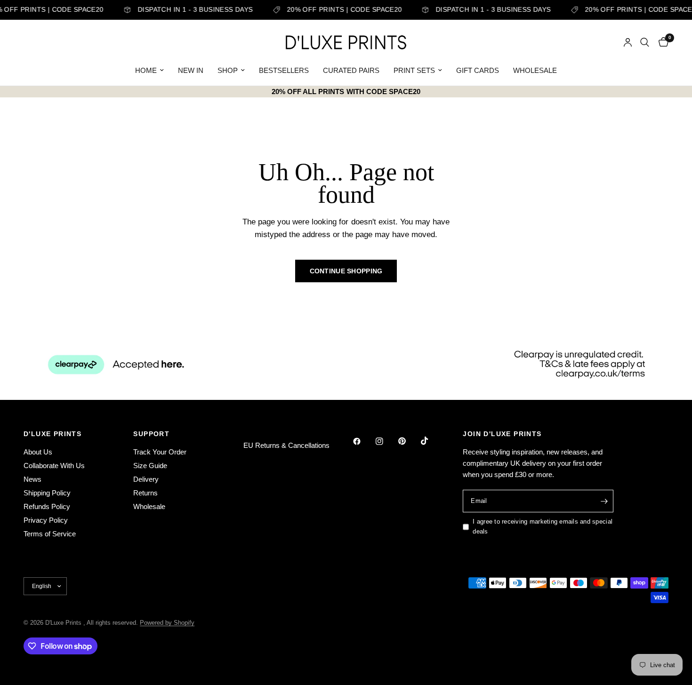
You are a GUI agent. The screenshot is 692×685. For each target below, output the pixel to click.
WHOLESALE (535, 70)
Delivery (146, 479)
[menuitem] (149, 70)
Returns (145, 493)
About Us (38, 452)
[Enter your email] (604, 501)
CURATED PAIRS (351, 70)
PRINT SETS (414, 70)
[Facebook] (363, 441)
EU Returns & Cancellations (286, 445)
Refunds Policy (47, 506)
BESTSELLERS (284, 70)
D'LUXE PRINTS (52, 433)
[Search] (645, 42)
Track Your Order (159, 452)
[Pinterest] (408, 441)
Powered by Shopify (167, 622)
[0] (661, 42)
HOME (146, 70)
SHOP (227, 70)
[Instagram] (386, 441)
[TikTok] (431, 440)
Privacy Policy (46, 520)
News (32, 479)
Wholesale (149, 506)
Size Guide (150, 466)
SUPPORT (151, 433)
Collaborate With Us (54, 466)
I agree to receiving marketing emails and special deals (542, 526)
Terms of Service (50, 534)
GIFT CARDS (477, 70)
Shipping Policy (47, 493)
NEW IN (190, 70)
